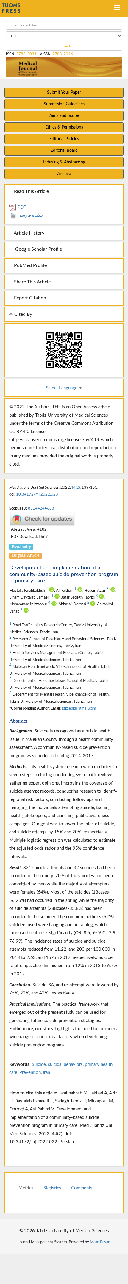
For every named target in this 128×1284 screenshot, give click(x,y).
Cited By (22, 314)
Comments (81, 1188)
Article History (28, 233)
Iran (46, 1072)
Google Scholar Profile (37, 249)
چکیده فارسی (29, 215)
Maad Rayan (100, 1242)
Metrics (25, 1188)
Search (65, 46)
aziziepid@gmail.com (79, 708)
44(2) (75, 487)
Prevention (30, 1072)
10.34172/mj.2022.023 (37, 494)
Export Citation (29, 298)
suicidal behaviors (65, 1064)
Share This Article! (32, 281)
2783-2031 (26, 54)
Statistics (52, 1188)
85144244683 (41, 508)
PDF (21, 207)
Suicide (39, 1064)
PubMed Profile (30, 265)
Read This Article (31, 191)
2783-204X (62, 54)
